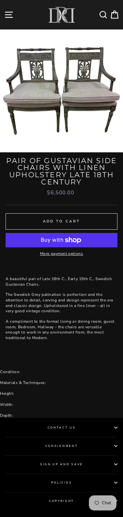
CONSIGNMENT (61, 446)
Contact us (62, 428)
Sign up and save (61, 464)
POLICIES (61, 483)
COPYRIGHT (61, 501)
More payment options (61, 253)
